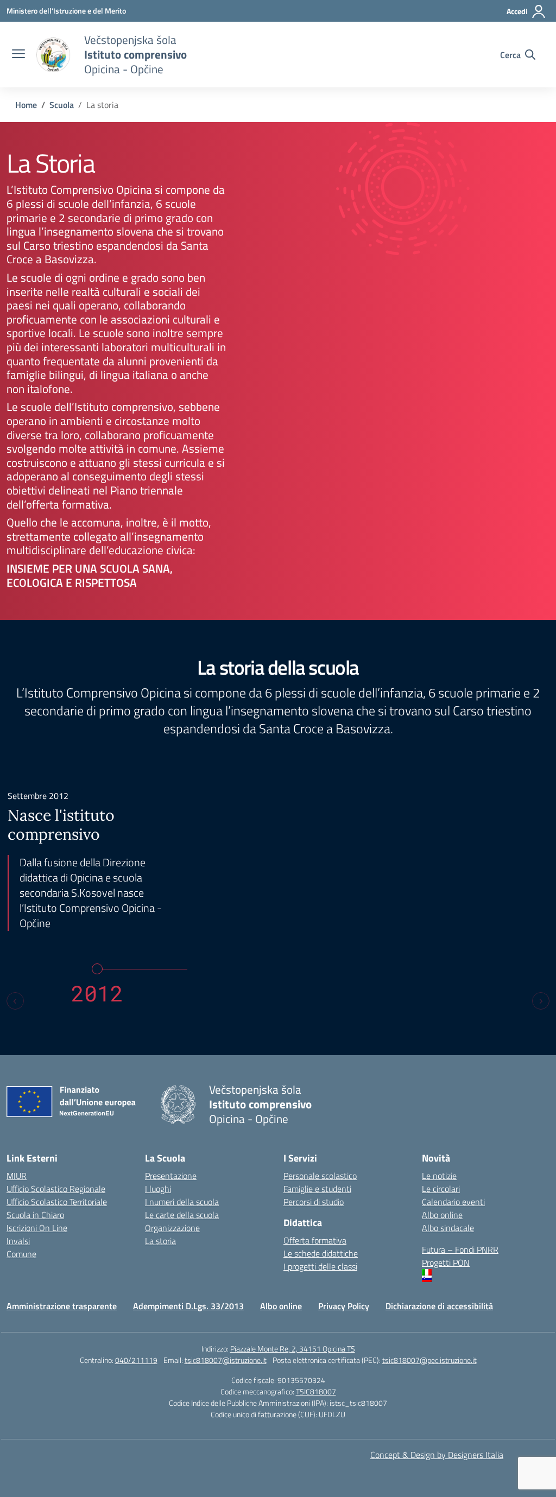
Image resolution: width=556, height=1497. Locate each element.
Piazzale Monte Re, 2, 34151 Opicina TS (292, 1348)
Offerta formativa (314, 1240)
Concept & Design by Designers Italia (436, 1454)
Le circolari (441, 1188)
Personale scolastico (320, 1175)
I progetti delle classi (320, 1266)
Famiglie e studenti (317, 1188)
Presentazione (171, 1175)
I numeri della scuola (182, 1201)
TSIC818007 (316, 1391)
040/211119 (136, 1360)
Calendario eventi (453, 1201)
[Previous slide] (15, 1001)
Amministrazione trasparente (62, 1305)
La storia (160, 1240)
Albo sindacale (448, 1227)
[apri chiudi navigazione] (18, 54)
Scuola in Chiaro (35, 1214)
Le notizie (439, 1175)
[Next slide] (540, 1001)
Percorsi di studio (313, 1201)
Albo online (442, 1214)
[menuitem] (485, 1272)
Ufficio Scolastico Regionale (56, 1188)
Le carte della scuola (182, 1214)
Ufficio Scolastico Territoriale (57, 1201)
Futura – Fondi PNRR (460, 1249)
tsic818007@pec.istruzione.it (429, 1360)
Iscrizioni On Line (37, 1227)
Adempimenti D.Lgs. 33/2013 (188, 1305)
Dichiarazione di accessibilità (439, 1305)
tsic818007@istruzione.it (226, 1360)
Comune (21, 1253)
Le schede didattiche (320, 1253)
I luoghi (158, 1188)
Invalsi (18, 1240)
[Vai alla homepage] (53, 54)
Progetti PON (446, 1262)
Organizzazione (172, 1227)
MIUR (17, 1175)
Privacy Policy (343, 1305)
